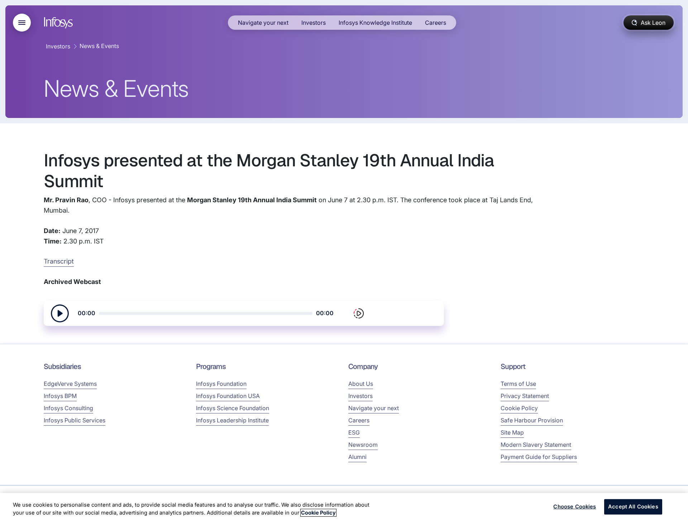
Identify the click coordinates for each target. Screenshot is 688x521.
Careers (435, 22)
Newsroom (363, 444)
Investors (313, 22)
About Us (360, 383)
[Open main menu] (22, 23)
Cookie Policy (519, 408)
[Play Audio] (60, 313)
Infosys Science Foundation (232, 408)
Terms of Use (518, 383)
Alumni (357, 456)
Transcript (59, 261)
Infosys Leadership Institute (232, 420)
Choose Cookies (574, 506)
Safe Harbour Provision (532, 420)
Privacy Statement (525, 395)
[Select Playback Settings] (359, 313)
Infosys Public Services (74, 420)
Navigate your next (263, 22)
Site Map (512, 432)
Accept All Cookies (633, 506)
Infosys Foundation (221, 383)
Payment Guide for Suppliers (539, 456)
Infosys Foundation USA (228, 395)
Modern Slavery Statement (536, 444)
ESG (354, 432)
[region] (344, 507)
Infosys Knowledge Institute (375, 22)
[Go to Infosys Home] (59, 22)
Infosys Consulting (68, 408)
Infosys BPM (60, 395)
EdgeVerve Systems (70, 383)
